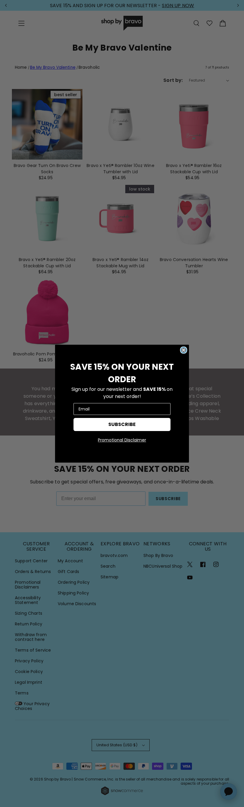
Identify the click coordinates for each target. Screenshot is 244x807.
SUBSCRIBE (122, 424)
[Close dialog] (184, 350)
